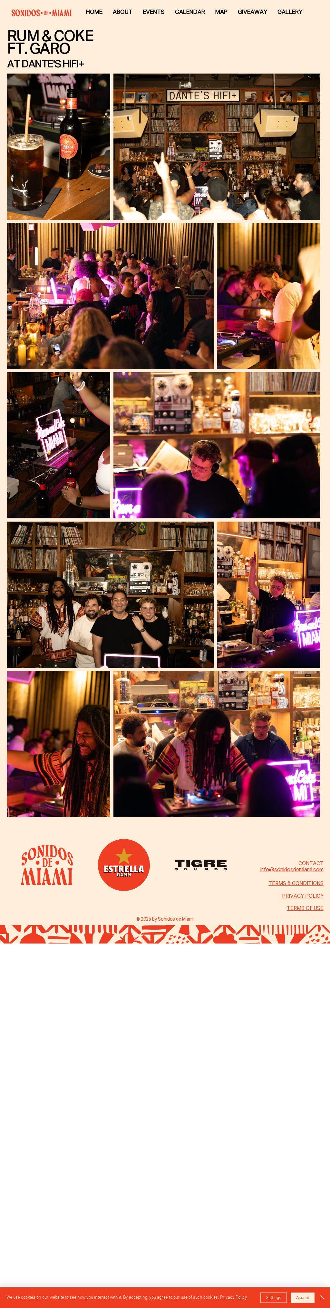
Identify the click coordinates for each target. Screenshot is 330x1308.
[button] (289, 12)
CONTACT (311, 863)
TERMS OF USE (305, 908)
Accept (302, 1298)
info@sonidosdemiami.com (292, 870)
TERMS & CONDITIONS (296, 883)
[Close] (322, 1298)
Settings (273, 1298)
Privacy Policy (233, 1297)
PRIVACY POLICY (303, 896)
